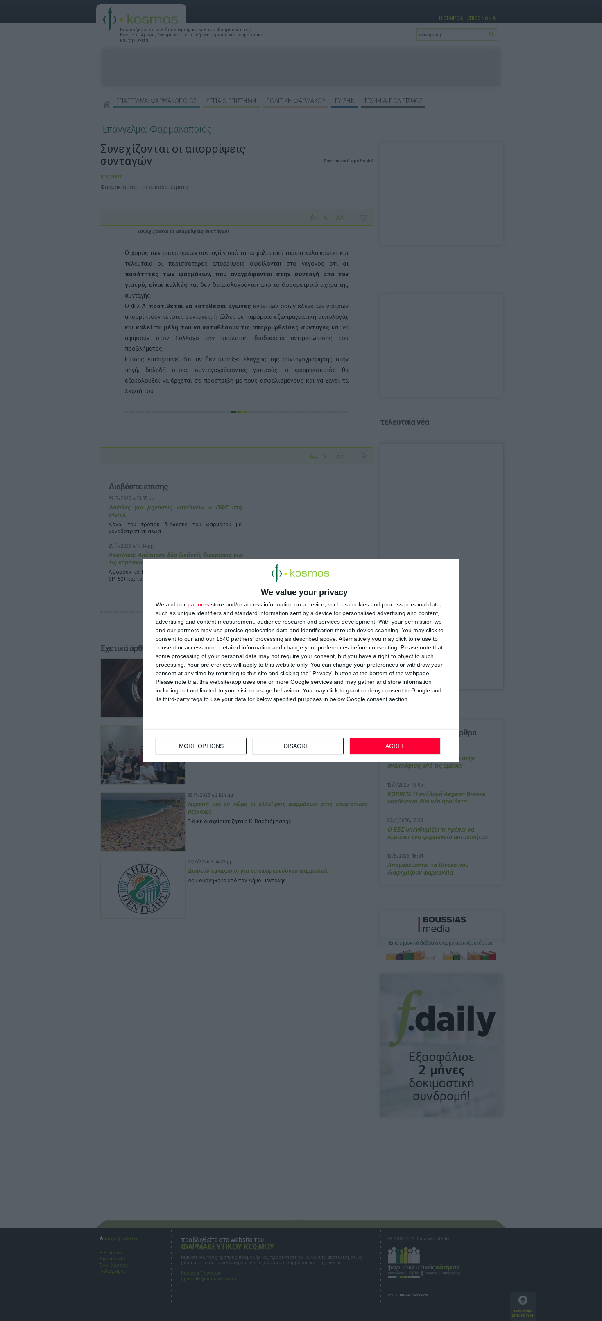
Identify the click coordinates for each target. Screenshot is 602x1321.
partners (198, 604)
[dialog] (301, 660)
